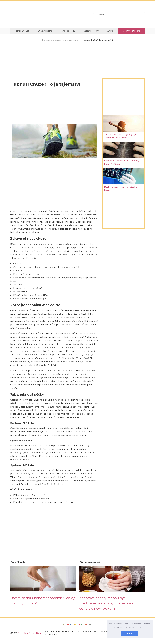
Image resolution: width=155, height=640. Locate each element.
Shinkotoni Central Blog (29, 633)
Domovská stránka (51, 40)
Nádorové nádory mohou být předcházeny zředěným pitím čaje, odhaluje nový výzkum (106, 603)
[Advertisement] (48, 14)
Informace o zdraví (71, 40)
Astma (110, 31)
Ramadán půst (22, 31)
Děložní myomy (91, 31)
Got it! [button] (129, 633)
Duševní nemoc (45, 31)
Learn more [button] (142, 627)
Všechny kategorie (131, 31)
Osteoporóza (68, 31)
